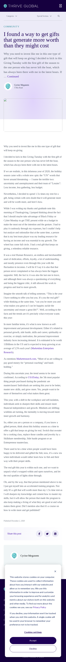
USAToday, (33, 377)
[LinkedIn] (55, 533)
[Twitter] (47, 533)
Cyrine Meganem (21, 85)
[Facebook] (39, 533)
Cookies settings (33, 632)
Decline (33, 648)
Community (11, 26)
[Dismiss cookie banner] (55, 571)
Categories (10, 16)
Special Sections (43, 16)
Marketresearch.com (26, 358)
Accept (33, 640)
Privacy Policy (39, 607)
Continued (13, 76)
